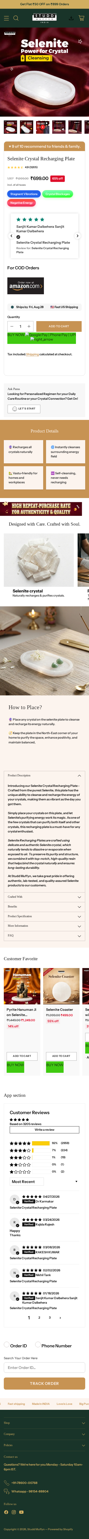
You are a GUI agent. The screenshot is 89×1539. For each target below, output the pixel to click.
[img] (32, 1196)
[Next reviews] (78, 236)
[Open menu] (6, 18)
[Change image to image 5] (75, 127)
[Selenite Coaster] (61, 986)
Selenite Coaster (59, 1009)
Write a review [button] (44, 1129)
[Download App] (71, 18)
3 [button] (50, 1317)
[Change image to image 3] (42, 127)
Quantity (13, 317)
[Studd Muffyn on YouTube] (21, 1512)
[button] (44, 236)
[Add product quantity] (29, 326)
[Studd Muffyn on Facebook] (6, 1512)
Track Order (44, 1383)
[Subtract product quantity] (12, 326)
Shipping (32, 354)
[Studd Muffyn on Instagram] (14, 1512)
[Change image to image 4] (59, 127)
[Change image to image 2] (26, 127)
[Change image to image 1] (10, 127)
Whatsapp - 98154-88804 (29, 1491)
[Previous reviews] (11, 236)
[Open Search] (16, 18)
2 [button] (39, 1317)
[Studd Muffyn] (44, 18)
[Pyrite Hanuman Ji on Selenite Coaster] (22, 986)
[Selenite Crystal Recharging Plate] (44, 72)
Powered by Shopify (60, 1529)
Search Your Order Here (20, 1358)
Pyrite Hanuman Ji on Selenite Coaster (21, 1014)
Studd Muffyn (36, 1529)
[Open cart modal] (81, 18)
